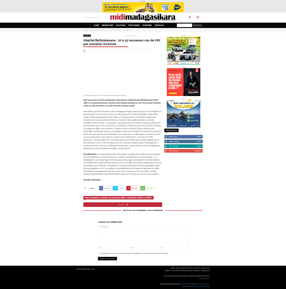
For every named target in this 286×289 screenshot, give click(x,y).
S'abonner (197, 151)
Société (91, 30)
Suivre (199, 141)
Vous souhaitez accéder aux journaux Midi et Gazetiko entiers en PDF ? (118, 198)
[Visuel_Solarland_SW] (183, 113)
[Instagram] (197, 17)
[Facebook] (189, 17)
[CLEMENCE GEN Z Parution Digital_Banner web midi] (183, 82)
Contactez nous (204, 278)
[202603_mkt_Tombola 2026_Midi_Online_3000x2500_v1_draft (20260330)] (183, 51)
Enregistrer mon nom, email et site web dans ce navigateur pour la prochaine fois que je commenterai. (135, 253)
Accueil (85, 30)
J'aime (199, 137)
